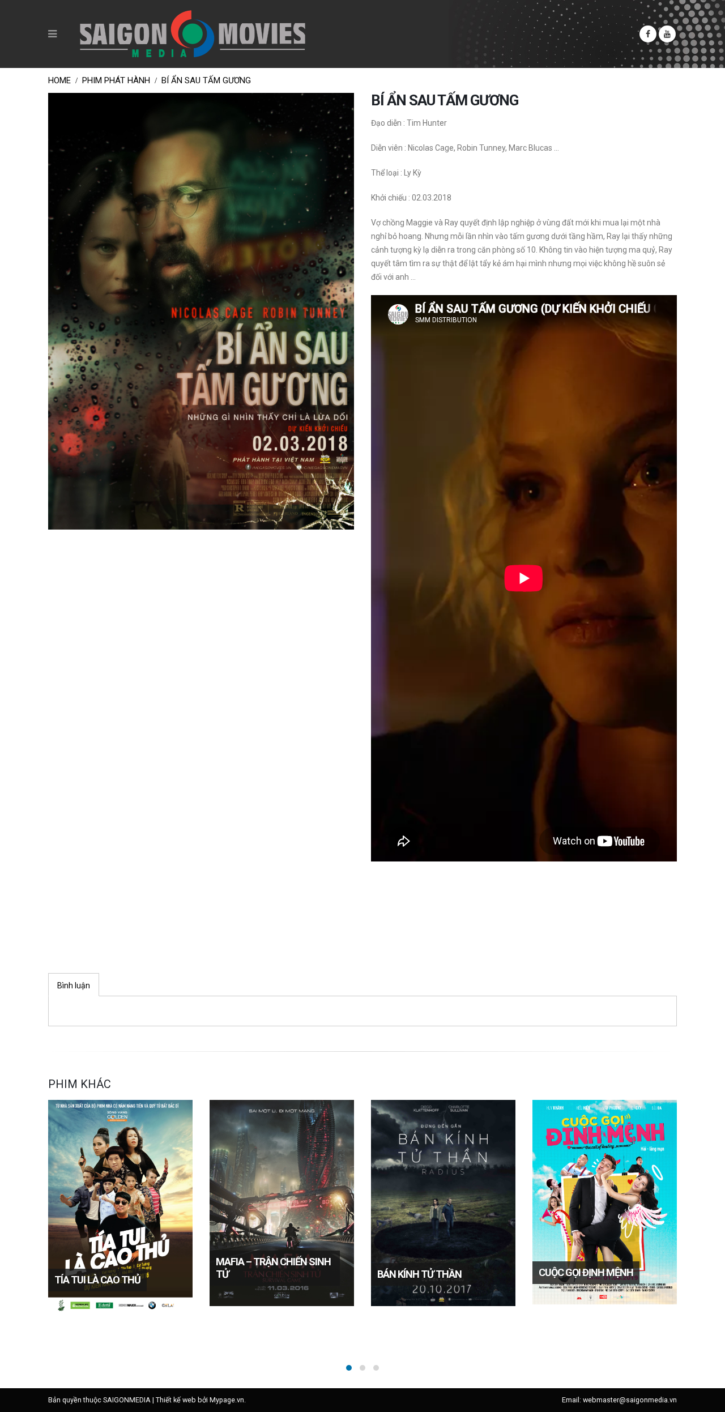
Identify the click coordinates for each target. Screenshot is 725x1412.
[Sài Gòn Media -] (192, 34)
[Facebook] (647, 33)
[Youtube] (667, 33)
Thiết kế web (176, 1400)
